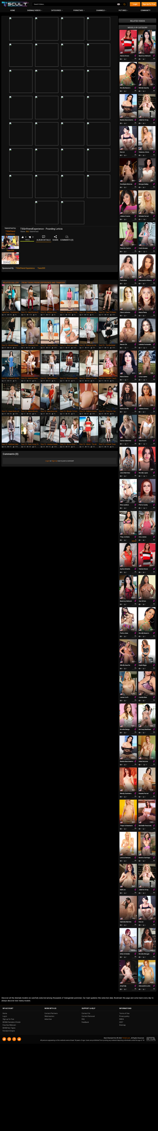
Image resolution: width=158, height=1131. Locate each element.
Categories (56, 10)
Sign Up (54, 461)
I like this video (22, 237)
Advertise (48, 1019)
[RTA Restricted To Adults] (151, 1039)
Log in (47, 461)
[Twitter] (4, 1039)
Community (145, 10)
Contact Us (86, 1013)
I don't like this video (30, 237)
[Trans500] (10, 258)
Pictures (122, 10)
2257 (121, 1022)
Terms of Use (124, 1013)
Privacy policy (124, 1016)
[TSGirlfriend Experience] (10, 242)
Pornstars (78, 10)
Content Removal (88, 1016)
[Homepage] (15, 4)
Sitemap (122, 1025)
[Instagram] (9, 1039)
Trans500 (10, 250)
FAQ (83, 1019)
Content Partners (51, 1013)
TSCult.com (126, 1038)
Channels (100, 10)
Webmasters (49, 1016)
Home (12, 10)
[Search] (124, 4)
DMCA (121, 1019)
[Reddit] (19, 1039)
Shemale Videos (33, 10)
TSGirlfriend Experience (25, 268)
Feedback (85, 1022)
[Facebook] (14, 1039)
